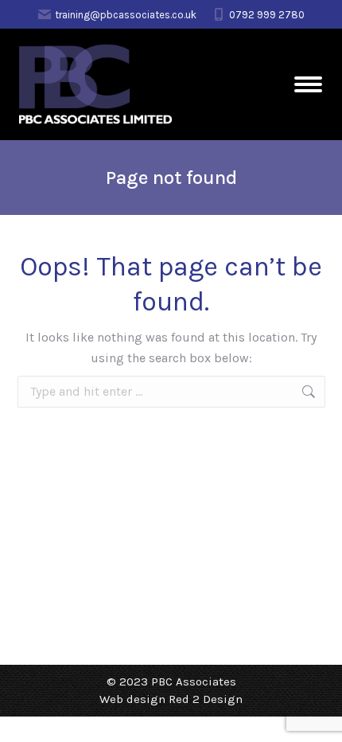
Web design (132, 699)
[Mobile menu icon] (308, 84)
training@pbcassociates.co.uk (125, 15)
